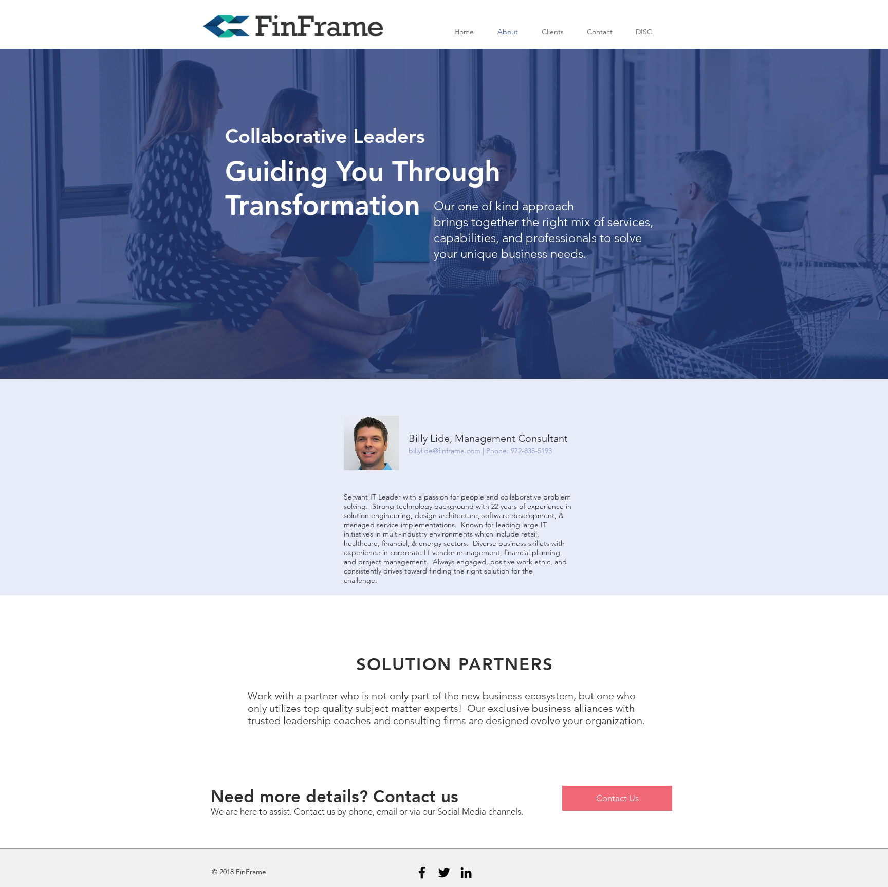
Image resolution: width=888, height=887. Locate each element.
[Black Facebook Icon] (422, 872)
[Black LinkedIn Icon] (466, 872)
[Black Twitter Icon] (444, 872)
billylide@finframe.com (444, 450)
